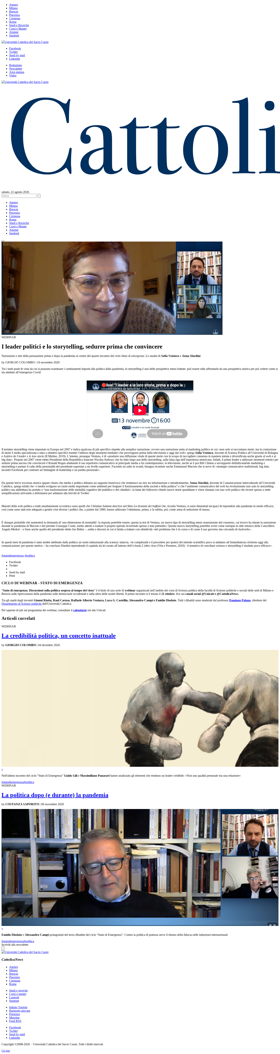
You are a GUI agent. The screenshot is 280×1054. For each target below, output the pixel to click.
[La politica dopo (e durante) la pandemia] (140, 924)
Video (12, 75)
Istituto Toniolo (18, 1007)
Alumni (13, 32)
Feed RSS (15, 1021)
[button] (3, 240)
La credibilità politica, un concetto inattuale (59, 635)
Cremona (14, 18)
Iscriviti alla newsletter (15, 944)
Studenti (14, 35)
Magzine (14, 1017)
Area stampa (16, 72)
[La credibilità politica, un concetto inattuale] (140, 765)
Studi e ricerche (18, 990)
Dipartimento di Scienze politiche (22, 603)
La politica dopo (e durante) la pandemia (55, 794)
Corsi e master (17, 994)
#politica (30, 555)
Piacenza (14, 15)
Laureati (14, 997)
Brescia (13, 11)
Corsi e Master (18, 28)
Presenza (14, 1014)
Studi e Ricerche (19, 25)
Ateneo (13, 4)
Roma (12, 21)
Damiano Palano (240, 600)
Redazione (15, 65)
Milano (13, 8)
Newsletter (15, 68)
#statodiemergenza (13, 555)
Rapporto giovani (19, 1010)
